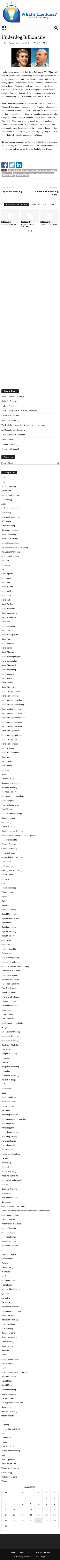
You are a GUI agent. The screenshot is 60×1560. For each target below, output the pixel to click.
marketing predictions (10, 1132)
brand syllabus (7, 748)
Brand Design (7, 604)
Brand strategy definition (11, 709)
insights (4, 1062)
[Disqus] (30, 271)
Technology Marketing (10, 1429)
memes (4, 1158)
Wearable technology (10, 1468)
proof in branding (8, 1280)
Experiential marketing (10, 971)
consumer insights (9, 840)
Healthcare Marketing (10, 1045)
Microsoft (5, 1167)
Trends (4, 1442)
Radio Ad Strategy (8, 224)
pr (2, 1250)
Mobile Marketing (8, 1171)
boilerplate (5, 565)
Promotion (5, 1272)
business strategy (8, 792)
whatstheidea (22, 176)
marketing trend (8, 1145)
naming (4, 1184)
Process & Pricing (43, 1552)
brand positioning (8, 670)
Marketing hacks (8, 1123)
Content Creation (8, 844)
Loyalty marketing (8, 1097)
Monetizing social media (11, 1180)
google (26, 170)
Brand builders (7, 587)
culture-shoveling (8, 888)
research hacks (7, 1315)
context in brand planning (12, 857)
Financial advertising (10, 997)
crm (3, 883)
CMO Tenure (6, 809)
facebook (16, 170)
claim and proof (7, 800)
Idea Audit (5, 1049)
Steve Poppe (9, 43)
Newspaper (6, 1202)
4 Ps (3, 482)
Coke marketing (8, 818)
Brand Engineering (9, 613)
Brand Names (7, 639)
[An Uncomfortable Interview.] (30, 216)
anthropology (6, 499)
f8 (10, 170)
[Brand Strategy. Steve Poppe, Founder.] (30, 12)
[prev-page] (28, 230)
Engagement (6, 953)
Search (4, 1355)
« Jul (3, 1530)
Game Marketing (8, 1019)
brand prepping (7, 674)
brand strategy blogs (10, 696)
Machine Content (8, 1102)
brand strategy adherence (12, 691)
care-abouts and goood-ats (12, 796)
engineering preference (11, 962)
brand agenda (7, 574)
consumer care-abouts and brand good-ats (19, 835)
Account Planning (8, 486)
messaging (6, 1163)
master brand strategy (10, 1154)
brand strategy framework (12, 726)
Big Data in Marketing (10, 552)
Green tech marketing (10, 1032)
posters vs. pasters (9, 1246)
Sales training (7, 1346)
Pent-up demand (8, 1219)
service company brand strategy (15, 1372)
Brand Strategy (7, 687)
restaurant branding (9, 1320)
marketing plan (7, 1128)
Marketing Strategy (9, 1136)
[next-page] (31, 230)
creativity (5, 879)
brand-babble (6, 766)
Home (12, 1552)
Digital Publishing (8, 931)
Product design (7, 1267)
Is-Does (4, 1084)
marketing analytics (9, 1115)
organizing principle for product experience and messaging (25, 1211)
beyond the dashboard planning (14, 547)
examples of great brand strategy (15, 966)
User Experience (8, 1459)
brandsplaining (7, 779)
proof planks (6, 1285)
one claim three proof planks (13, 1206)
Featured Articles (8, 992)
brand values (6, 761)
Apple (3, 504)
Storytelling (6, 1407)
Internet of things (8, 1080)
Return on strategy (9, 1337)
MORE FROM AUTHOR (42, 204)
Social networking (8, 1390)
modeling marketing (9, 1176)
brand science (7, 683)
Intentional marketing (10, 1075)
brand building (7, 591)
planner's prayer (8, 1232)
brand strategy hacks (10, 731)
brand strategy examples (11, 722)
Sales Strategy (7, 1342)
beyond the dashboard (10, 543)
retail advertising (8, 1324)
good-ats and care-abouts (12, 1023)
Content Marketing (9, 848)
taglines (4, 1420)
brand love (5, 630)
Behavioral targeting (9, 530)
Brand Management (9, 635)
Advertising (6, 491)
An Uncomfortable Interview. (28, 225)
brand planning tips (9, 661)
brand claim (6, 595)
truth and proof (7, 1446)
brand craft (5, 600)
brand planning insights (11, 657)
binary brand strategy (10, 556)
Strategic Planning (9, 1411)
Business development (11, 783)
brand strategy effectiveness (13, 718)
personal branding (8, 1228)
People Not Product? (10, 449)
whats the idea (8, 176)
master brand (7, 1150)
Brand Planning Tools (10, 665)
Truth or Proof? (7, 406)
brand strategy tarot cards (12, 735)
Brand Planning (7, 652)
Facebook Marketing (10, 979)
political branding (8, 1241)
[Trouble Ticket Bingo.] (49, 216)
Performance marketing (11, 1224)
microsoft (7, 173)
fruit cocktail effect (9, 1006)
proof (3, 1276)
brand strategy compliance (12, 700)
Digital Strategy (7, 936)
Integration (5, 1071)
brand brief (5, 582)
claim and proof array (10, 805)
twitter (4, 1455)
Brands (4, 774)
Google (4, 1027)
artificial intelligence (9, 508)
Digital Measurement (10, 918)
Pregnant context (8, 1254)
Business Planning (9, 787)
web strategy (6, 1472)
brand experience (8, 617)
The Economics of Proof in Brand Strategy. (19, 411)
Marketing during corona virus (13, 1119)
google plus (36, 170)
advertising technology (10, 495)
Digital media (6, 923)
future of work (7, 1014)
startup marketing (8, 1398)
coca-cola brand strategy (11, 814)
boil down (5, 561)
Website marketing (9, 1477)
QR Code (5, 1294)
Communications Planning (12, 831)
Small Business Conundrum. (13, 435)
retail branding (7, 1328)
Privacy (4, 1263)
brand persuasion (8, 643)
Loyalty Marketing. (11, 191)
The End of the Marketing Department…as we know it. (24, 425)
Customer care (7, 892)
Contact (22, 1552)
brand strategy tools (9, 744)
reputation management (11, 1311)
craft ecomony (7, 866)
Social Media (6, 1381)
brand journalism (8, 626)
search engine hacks (10, 1359)
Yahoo (4, 1481)
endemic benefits (8, 949)
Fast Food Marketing (10, 984)
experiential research (10, 975)
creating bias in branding (11, 870)
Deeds (4, 896)
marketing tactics (8, 1141)
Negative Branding (9, 1189)
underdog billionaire (44, 173)
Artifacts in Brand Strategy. (12, 396)
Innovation (5, 1058)
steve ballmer (28, 173)
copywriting (6, 862)
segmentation (7, 1363)
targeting (5, 1424)
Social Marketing (8, 1376)
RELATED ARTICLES (16, 204)
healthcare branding (9, 1040)
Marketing (6, 222)
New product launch (9, 1198)
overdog (17, 173)
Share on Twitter (12, 165)
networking (5, 1193)
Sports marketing (8, 1394)
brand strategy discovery (11, 713)
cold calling (6, 822)
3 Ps (3, 478)
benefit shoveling (8, 534)
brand (3, 569)
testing (4, 1433)
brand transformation (10, 752)
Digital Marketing (8, 914)
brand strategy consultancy (12, 704)
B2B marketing (7, 521)
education (5, 944)
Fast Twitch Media (9, 988)
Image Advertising (9, 1054)
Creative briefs (7, 875)
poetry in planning (8, 1237)
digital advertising (8, 910)
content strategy (8, 853)
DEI (3, 901)
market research (8, 1106)
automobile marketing (10, 517)
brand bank (6, 578)
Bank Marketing (8, 526)
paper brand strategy (10, 1215)
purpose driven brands (10, 1289)
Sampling (5, 1350)
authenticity (6, 513)
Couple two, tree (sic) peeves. (14, 416)
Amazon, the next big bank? (47, 193)
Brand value (6, 757)
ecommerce (6, 940)
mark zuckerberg (49, 170)
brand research (7, 678)
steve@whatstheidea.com (12, 1403)
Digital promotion (8, 927)
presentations (7, 1259)
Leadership (6, 1088)
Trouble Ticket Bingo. (49, 224)
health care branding (9, 1036)
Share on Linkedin (19, 165)
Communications (8, 827)
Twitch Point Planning (10, 1451)
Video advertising (8, 1464)
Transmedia (6, 1438)
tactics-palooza (7, 1416)
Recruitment (6, 1302)
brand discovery (8, 609)
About (30, 1552)
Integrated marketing (10, 1067)
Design (4, 905)
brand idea (5, 622)
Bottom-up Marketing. (10, 420)
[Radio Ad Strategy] (10, 216)
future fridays (7, 1010)
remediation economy (10, 1307)
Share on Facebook (4, 165)
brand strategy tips (9, 739)
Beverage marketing (9, 539)
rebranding (5, 1298)
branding (5, 770)
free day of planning (9, 1001)
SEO (3, 1368)
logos (3, 1093)
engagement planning (10, 958)
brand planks (6, 648)
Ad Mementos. (7, 440)
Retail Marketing (8, 1333)
